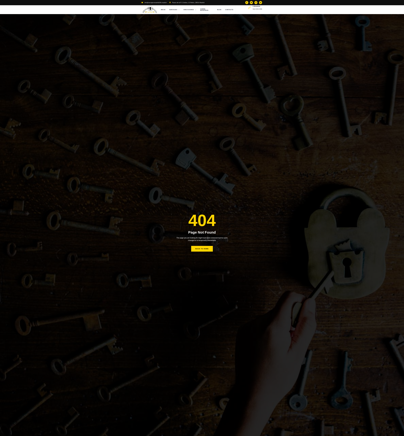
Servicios (173, 9)
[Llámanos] (249, 7)
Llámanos (256, 6)
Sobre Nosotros (204, 9)
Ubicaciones (188, 9)
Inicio (163, 9)
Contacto (229, 9)
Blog (219, 9)
